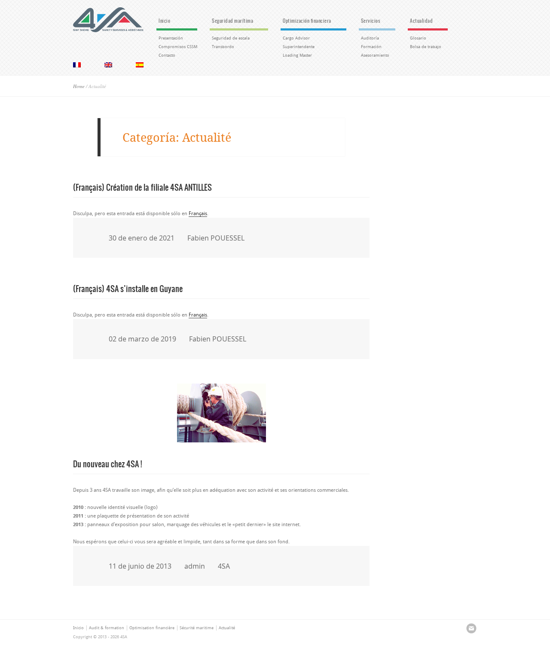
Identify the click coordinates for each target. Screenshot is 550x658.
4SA (224, 566)
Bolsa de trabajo (425, 46)
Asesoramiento (375, 55)
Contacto (167, 55)
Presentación (171, 38)
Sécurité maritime (197, 628)
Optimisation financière (151, 628)
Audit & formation (106, 628)
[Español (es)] (140, 65)
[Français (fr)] (77, 65)
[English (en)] (108, 65)
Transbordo (223, 46)
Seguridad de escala (231, 38)
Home (79, 86)
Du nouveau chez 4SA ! (107, 463)
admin (194, 566)
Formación (371, 46)
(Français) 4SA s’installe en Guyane (128, 288)
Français (198, 213)
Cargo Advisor (296, 38)
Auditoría (370, 38)
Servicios (371, 20)
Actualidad (421, 20)
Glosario (418, 38)
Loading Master (297, 55)
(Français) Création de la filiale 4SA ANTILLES (142, 187)
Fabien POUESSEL (215, 238)
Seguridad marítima (232, 20)
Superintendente (299, 46)
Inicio (164, 20)
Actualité (227, 628)
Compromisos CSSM (178, 46)
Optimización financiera (307, 20)
